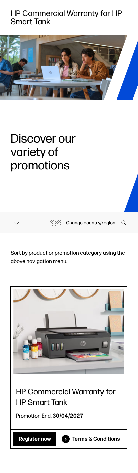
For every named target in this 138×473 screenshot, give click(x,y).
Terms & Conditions (96, 439)
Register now (35, 439)
